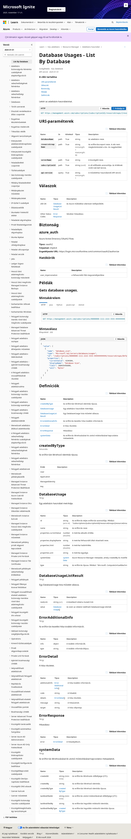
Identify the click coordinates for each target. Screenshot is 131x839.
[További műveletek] (125, 47)
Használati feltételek (10, 837)
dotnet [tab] (81, 305)
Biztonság (45, 88)
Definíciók (45, 95)
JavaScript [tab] (70, 305)
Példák (44, 92)
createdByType (46, 404)
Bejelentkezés (122, 22)
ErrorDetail (45, 426)
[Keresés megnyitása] (112, 22)
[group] (83, 113)
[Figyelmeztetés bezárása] (126, 5)
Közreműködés (52, 833)
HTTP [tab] (43, 305)
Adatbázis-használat (91, 47)
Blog (39, 833)
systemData (45, 435)
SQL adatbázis (54, 47)
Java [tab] (51, 305)
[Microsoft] (4, 22)
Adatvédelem (67, 833)
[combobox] (17, 50)
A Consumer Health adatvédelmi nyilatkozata (97, 833)
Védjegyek (27, 837)
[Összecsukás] (32, 45)
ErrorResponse (46, 430)
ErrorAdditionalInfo (48, 421)
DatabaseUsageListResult (57, 206)
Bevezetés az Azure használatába (112, 29)
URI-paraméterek (48, 82)
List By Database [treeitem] (20, 61)
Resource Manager (71, 47)
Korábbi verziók (27, 833)
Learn (42, 47)
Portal (91, 29)
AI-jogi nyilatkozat (9, 833)
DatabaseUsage (47, 408)
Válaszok (44, 85)
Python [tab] (59, 305)
